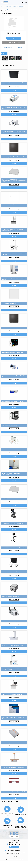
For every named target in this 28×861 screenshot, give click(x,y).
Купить (13, 38)
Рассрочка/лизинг (7, 47)
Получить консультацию (13, 42)
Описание (4, 53)
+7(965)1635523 (14, 842)
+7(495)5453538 (14, 841)
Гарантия (19, 47)
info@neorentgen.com (14, 850)
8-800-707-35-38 (14, 844)
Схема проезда (14, 856)
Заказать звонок (14, 846)
